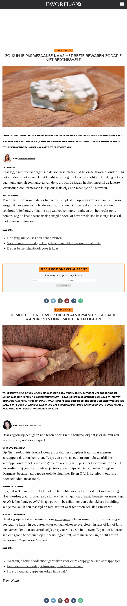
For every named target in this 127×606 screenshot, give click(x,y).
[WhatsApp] (80, 302)
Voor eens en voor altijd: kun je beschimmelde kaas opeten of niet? (54, 243)
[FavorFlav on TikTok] (74, 302)
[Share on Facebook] (46, 302)
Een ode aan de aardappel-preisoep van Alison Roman (45, 566)
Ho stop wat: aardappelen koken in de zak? (37, 571)
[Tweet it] (53, 302)
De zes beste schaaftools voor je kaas (32, 248)
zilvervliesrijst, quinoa (64, 496)
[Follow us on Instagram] (60, 302)
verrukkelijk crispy (48, 530)
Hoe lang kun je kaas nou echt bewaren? (35, 238)
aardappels (62, 519)
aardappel (21, 401)
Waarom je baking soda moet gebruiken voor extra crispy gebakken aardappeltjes (63, 561)
